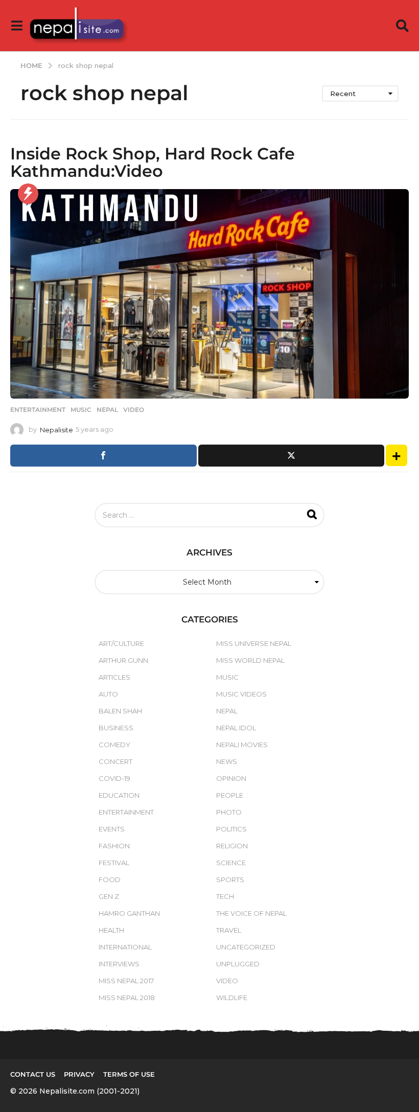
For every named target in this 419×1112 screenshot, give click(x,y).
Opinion (231, 778)
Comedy (114, 744)
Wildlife (231, 997)
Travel (228, 930)
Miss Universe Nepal (253, 643)
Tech (225, 896)
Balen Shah (120, 711)
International (125, 947)
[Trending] (28, 193)
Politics (231, 829)
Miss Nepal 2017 (126, 981)
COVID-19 (114, 778)
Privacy (79, 1074)
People (229, 795)
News (226, 761)
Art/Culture (121, 643)
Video (133, 410)
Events (112, 829)
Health (111, 930)
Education (119, 795)
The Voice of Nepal (251, 913)
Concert (115, 761)
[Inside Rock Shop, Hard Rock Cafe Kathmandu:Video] (209, 293)
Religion (232, 846)
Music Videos (241, 694)
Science (231, 863)
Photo (229, 812)
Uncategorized (245, 947)
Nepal (107, 410)
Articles (114, 677)
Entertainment (37, 410)
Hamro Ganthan (129, 913)
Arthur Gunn (123, 660)
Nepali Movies (242, 744)
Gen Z (109, 896)
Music (81, 410)
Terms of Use (129, 1074)
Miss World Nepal (250, 660)
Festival (114, 863)
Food (110, 879)
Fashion (114, 846)
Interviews (119, 964)
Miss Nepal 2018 (127, 997)
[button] (16, 25)
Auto (108, 694)
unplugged (238, 964)
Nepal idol (236, 728)
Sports (230, 879)
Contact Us (32, 1074)
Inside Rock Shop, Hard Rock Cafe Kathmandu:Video (152, 162)
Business (116, 728)
